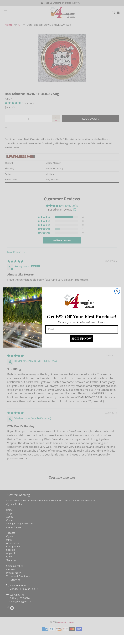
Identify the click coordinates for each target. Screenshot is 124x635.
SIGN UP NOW (82, 338)
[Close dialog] (117, 291)
